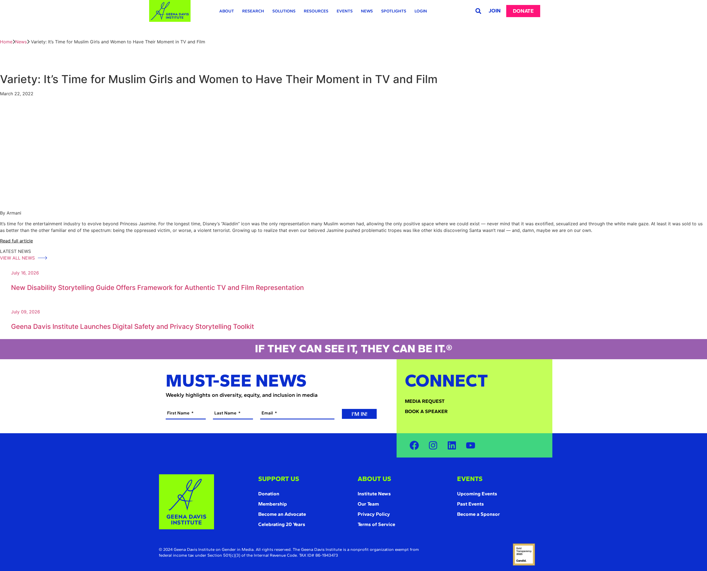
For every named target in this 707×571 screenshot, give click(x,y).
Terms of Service (376, 524)
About (226, 11)
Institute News (374, 494)
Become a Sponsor (478, 514)
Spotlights (393, 11)
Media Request (425, 401)
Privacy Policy (374, 514)
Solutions (284, 11)
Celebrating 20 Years (281, 524)
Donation (268, 494)
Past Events (470, 504)
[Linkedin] (451, 445)
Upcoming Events (477, 494)
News (367, 11)
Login (421, 11)
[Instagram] (433, 445)
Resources (316, 11)
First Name (179, 413)
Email (268, 413)
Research (253, 11)
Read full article (16, 241)
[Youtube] (470, 445)
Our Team (368, 504)
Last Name (226, 413)
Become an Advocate (282, 514)
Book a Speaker (426, 411)
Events (345, 11)
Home (6, 41)
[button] (478, 11)
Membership (272, 504)
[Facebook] (414, 445)
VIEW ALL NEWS (18, 258)
